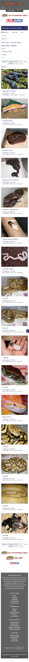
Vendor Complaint (14, 629)
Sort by (3, 48)
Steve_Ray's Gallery (15, 42)
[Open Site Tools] (27, 331)
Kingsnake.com (6, 654)
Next (25, 61)
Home (14, 596)
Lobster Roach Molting (10, 239)
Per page (3, 54)
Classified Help (14, 637)
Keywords (6, 32)
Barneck (5, 298)
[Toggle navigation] (3, 7)
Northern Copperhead (10, 210)
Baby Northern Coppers (10, 180)
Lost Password (14, 601)
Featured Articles (14, 612)
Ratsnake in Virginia (9, 91)
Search (4, 39)
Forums (14, 614)
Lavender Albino (8, 269)
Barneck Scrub (7, 150)
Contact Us (14, 639)
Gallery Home (5, 42)
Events (14, 611)
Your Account (14, 603)
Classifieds (14, 599)
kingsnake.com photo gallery (12, 28)
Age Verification (14, 626)
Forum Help (14, 641)
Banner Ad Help (14, 635)
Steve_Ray (6, 93)
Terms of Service (14, 622)
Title (22, 32)
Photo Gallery (14, 616)
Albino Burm (6, 417)
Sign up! (20, 648)
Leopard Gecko (7, 121)
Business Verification (14, 627)
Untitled (5, 358)
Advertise (14, 597)
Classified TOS (15, 624)
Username (15, 32)
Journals (14, 609)
